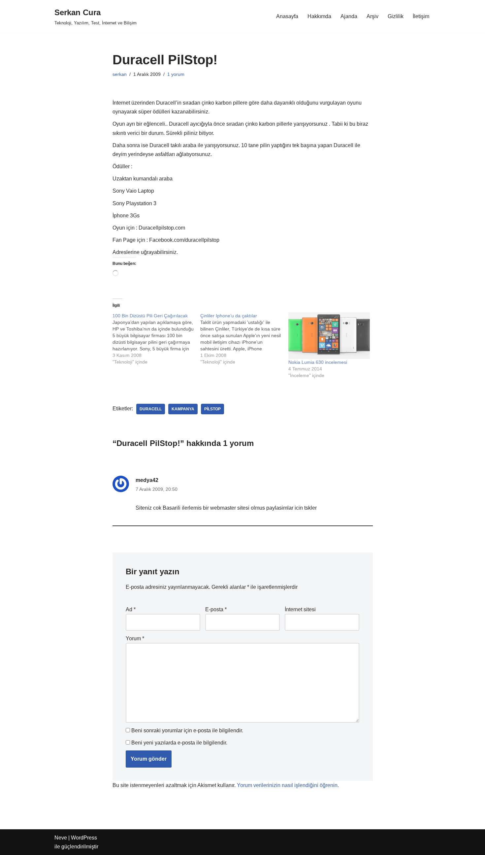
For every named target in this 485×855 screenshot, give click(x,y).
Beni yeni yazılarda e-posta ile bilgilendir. (179, 742)
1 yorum (175, 74)
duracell (151, 409)
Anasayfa (287, 16)
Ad (131, 609)
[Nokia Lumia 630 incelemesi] (329, 335)
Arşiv (372, 16)
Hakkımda (319, 16)
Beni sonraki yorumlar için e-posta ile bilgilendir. (187, 730)
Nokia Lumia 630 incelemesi (317, 362)
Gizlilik (396, 16)
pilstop (212, 409)
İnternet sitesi (300, 609)
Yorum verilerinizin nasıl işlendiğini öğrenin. (288, 785)
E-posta (216, 609)
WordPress (84, 837)
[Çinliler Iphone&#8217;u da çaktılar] (244, 338)
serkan (120, 74)
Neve (60, 837)
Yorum (135, 638)
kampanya (183, 409)
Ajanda (348, 16)
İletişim (421, 16)
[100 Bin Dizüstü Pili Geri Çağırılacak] (157, 338)
